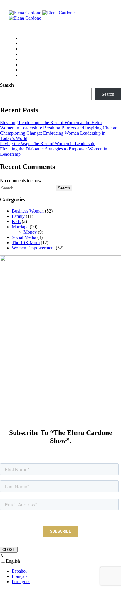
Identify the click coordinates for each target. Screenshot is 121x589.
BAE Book (31, 49)
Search (7, 85)
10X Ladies (31, 38)
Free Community (37, 75)
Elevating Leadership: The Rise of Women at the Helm (51, 122)
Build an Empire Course (44, 59)
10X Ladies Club (37, 64)
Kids (16, 221)
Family (18, 216)
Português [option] (21, 581)
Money (30, 232)
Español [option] (19, 571)
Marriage (20, 226)
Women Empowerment (33, 247)
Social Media (24, 237)
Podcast (28, 54)
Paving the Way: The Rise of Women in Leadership (47, 143)
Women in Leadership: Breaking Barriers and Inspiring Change (58, 127)
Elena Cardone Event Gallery (49, 70)
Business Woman (28, 210)
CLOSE (8, 549)
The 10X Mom (26, 242)
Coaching (30, 43)
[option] (66, 571)
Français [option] (19, 576)
